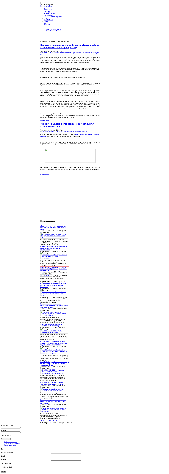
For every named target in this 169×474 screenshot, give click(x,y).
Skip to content (48, 9)
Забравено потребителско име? (14, 443)
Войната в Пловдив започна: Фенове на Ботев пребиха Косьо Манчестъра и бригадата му (69, 46)
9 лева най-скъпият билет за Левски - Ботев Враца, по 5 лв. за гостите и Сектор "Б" (53, 285)
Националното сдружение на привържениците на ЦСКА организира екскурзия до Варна (54, 305)
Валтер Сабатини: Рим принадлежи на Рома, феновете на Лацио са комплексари (54, 248)
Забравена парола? (10, 442)
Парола (3, 430)
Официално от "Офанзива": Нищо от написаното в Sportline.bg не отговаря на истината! (53, 268)
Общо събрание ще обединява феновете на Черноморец (51, 325)
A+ (41, 4)
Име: (2, 449)
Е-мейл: (3, 456)
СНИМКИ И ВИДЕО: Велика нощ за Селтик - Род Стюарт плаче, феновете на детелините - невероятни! (53, 343)
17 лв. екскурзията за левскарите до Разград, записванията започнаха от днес (53, 227)
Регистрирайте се (10, 445)
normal (51, 4)
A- (44, 4)
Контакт (55, 420)
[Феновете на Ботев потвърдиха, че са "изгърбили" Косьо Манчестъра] (63, 131)
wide (47, 4)
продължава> (44, 120)
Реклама (48, 420)
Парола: (3, 459)
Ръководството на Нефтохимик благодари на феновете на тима (51, 383)
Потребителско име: (7, 452)
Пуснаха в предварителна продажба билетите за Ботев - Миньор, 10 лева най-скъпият (53, 401)
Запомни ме (5, 435)
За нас (42, 420)
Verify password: (6, 463)
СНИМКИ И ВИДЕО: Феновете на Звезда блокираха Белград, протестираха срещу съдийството (54, 363)
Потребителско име (7, 426)
